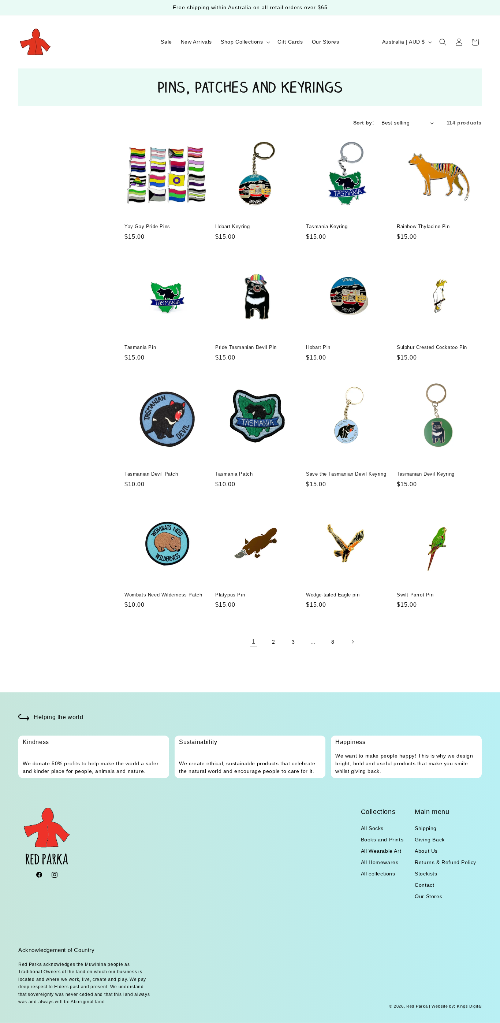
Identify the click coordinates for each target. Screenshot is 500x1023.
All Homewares (380, 862)
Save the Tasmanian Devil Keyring (346, 474)
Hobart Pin (318, 347)
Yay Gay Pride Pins (147, 226)
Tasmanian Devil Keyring (426, 474)
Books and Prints (382, 839)
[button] (244, 41)
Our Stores (428, 896)
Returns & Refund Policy (445, 862)
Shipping (426, 828)
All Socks (372, 828)
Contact (424, 885)
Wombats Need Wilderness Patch (163, 595)
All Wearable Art (381, 851)
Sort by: (363, 123)
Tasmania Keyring (327, 226)
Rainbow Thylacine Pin (423, 226)
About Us (426, 851)
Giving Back (430, 839)
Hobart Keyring (232, 226)
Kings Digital (468, 1006)
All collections (378, 874)
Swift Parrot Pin (415, 595)
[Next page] (352, 642)
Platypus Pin (230, 595)
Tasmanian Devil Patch (151, 474)
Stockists (426, 874)
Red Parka (417, 1006)
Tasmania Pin (140, 347)
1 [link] (253, 642)
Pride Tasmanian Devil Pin (246, 347)
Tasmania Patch (234, 474)
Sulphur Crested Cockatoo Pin (432, 347)
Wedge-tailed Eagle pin (332, 595)
